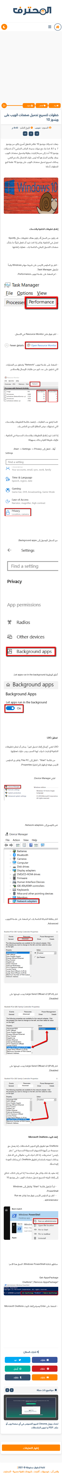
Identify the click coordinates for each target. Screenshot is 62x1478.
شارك (43, 1359)
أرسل (16, 1368)
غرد (15, 1359)
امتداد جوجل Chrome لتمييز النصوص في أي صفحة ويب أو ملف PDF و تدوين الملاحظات (32, 1425)
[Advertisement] (31, 65)
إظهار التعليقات (31, 1448)
